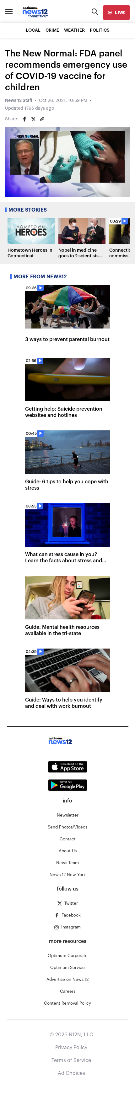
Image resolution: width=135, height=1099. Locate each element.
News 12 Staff (18, 100)
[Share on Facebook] (24, 119)
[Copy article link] (42, 119)
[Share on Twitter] (33, 119)
